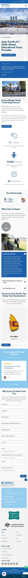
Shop (18, 538)
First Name (4, 404)
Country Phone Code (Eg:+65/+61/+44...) (11, 423)
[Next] (26, 59)
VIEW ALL (6, 344)
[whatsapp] (25, 567)
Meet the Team (6, 126)
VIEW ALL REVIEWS (14, 384)
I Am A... (3, 448)
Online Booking (5, 557)
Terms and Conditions (6, 548)
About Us (4, 535)
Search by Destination (8, 55)
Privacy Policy (5, 551)
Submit (23, 476)
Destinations (4, 538)
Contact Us (19, 541)
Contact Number (5, 429)
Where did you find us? (7, 467)
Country (3, 442)
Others (3, 461)
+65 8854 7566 (10, 505)
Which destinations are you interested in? (12, 455)
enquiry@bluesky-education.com (14, 500)
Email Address (5, 417)
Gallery (18, 532)
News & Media (5, 541)
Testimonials (19, 535)
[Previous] (23, 59)
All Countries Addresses (7, 554)
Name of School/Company (8, 436)
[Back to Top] (25, 479)
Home (3, 532)
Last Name (4, 410)
